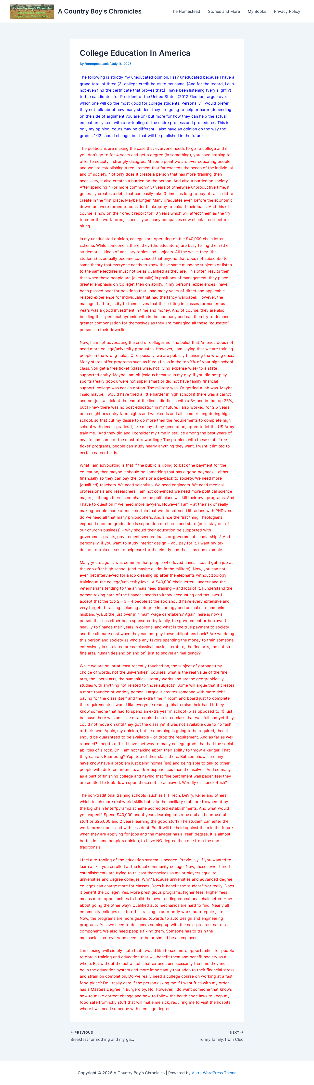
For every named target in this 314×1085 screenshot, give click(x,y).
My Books (257, 11)
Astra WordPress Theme (214, 1072)
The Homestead (185, 11)
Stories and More (224, 11)
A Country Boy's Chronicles (100, 11)
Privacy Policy (287, 11)
